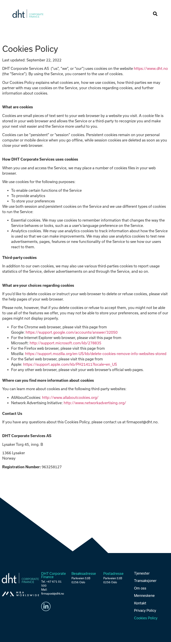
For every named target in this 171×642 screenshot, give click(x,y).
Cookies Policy (145, 618)
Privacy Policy (145, 610)
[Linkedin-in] (46, 606)
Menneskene (144, 596)
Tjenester (142, 573)
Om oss (140, 588)
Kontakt (140, 603)
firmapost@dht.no (52, 593)
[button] (147, 13)
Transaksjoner (145, 581)
